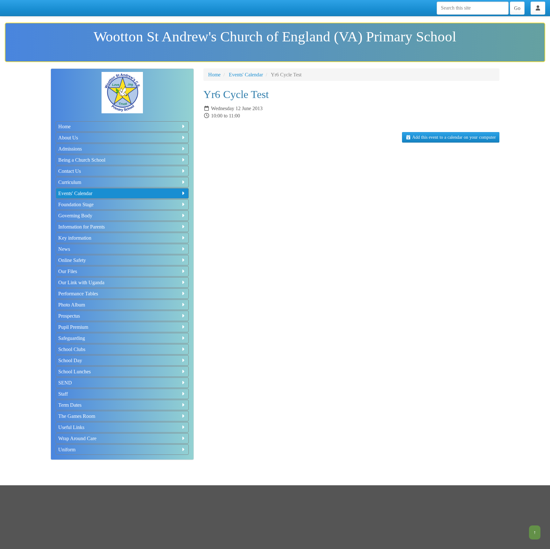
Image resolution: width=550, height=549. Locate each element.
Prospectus (69, 316)
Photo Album (71, 304)
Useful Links (71, 427)
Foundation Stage (76, 204)
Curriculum (69, 182)
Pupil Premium (73, 327)
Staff (63, 394)
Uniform (66, 449)
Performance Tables (78, 293)
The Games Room (76, 416)
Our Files (67, 271)
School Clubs (71, 349)
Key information (74, 238)
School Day (70, 360)
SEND (65, 382)
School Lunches (74, 371)
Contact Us (69, 171)
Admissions (70, 148)
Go (517, 8)
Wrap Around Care (77, 438)
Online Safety (72, 260)
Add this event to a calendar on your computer (453, 137)
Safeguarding (71, 338)
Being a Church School (81, 160)
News (64, 249)
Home (64, 126)
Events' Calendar (75, 193)
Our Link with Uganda (81, 282)
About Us (68, 137)
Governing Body (75, 215)
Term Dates (69, 405)
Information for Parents (81, 226)
